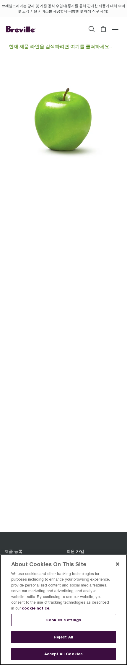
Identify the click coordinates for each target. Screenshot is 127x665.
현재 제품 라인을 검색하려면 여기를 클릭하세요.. (60, 46)
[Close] (117, 564)
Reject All (63, 637)
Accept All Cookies (63, 653)
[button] (103, 29)
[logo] (20, 28)
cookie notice (35, 608)
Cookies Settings (63, 619)
